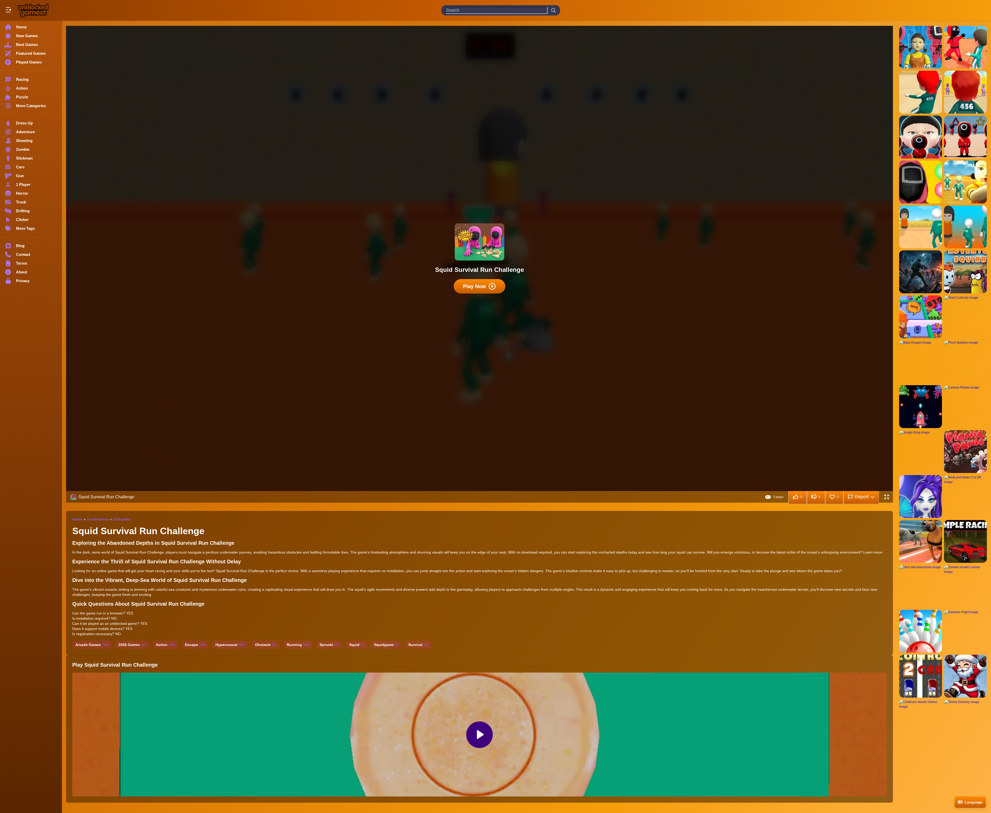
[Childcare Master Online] (920, 721)
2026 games (122, 519)
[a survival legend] (920, 271)
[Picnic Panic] (965, 451)
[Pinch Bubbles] (965, 361)
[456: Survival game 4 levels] (965, 227)
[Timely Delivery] (965, 721)
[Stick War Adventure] (920, 586)
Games (77, 519)
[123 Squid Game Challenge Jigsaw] (920, 47)
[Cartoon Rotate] (965, 406)
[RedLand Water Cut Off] (965, 496)
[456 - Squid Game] (965, 47)
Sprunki (329, 645)
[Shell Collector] (965, 316)
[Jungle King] (920, 451)
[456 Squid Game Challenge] (965, 137)
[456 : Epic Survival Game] (920, 92)
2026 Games (132, 645)
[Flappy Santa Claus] (965, 676)
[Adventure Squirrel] (965, 271)
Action (165, 645)
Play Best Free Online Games (33, 10)
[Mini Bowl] (920, 631)
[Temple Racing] (965, 541)
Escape (195, 645)
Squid (356, 645)
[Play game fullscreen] (886, 497)
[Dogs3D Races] (920, 541)
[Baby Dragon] (920, 361)
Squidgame (386, 645)
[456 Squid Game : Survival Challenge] (920, 137)
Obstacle (265, 645)
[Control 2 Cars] (920, 676)
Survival (418, 645)
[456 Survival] (920, 182)
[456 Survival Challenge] (965, 182)
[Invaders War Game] (920, 406)
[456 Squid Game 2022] (965, 92)
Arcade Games (98, 519)
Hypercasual (230, 645)
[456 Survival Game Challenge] (920, 227)
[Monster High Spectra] (920, 496)
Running (298, 645)
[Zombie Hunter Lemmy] (965, 586)
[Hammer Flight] (965, 631)
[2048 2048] (920, 316)
